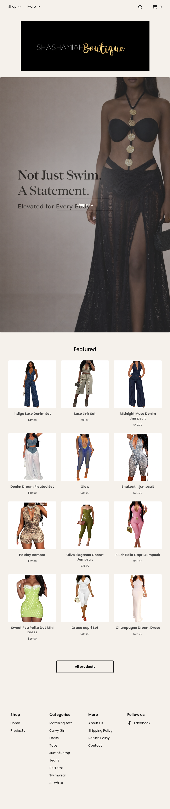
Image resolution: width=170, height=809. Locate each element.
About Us (95, 723)
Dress (54, 738)
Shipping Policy (100, 730)
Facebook (142, 723)
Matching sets (60, 723)
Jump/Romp (59, 753)
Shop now (85, 204)
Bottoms (56, 767)
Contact (95, 745)
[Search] (140, 7)
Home (15, 723)
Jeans (54, 760)
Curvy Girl (57, 730)
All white (56, 782)
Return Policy (99, 738)
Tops (53, 745)
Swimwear (57, 775)
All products (85, 666)
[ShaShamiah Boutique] (85, 46)
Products (17, 730)
